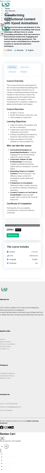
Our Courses (10, 11)
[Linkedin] (12, 427)
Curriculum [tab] (24, 67)
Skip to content (5, 1)
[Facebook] (1, 427)
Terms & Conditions (7, 344)
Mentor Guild (5, 378)
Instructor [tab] (12, 72)
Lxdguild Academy (7, 373)
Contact (8, 18)
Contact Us (4, 349)
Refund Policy (5, 342)
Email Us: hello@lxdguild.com (10, 407)
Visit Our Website (6, 410)
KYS (6, 13)
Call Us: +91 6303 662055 (8, 404)
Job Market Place (7, 376)
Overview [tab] (12, 67)
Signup (8, 20)
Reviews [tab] (24, 72)
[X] (4, 427)
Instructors (10, 15)
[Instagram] (7, 427)
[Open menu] (2, 33)
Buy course (12, 235)
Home (7, 8)
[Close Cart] (2, 438)
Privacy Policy (5, 346)
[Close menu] (0, 450)
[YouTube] (9, 427)
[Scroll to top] (2, 446)
